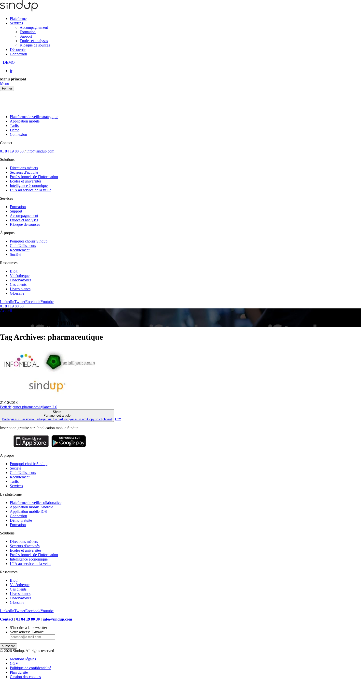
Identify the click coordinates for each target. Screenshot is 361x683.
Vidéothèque (19, 275)
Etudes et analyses (34, 41)
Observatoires (20, 280)
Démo (14, 130)
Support (26, 36)
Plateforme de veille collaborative (35, 503)
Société (15, 254)
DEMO (8, 62)
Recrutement (19, 250)
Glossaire (17, 293)
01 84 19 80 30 (12, 151)
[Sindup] (19, 10)
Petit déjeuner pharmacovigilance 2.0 (28, 407)
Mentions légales (23, 659)
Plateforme (18, 18)
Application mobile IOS (28, 511)
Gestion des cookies (25, 677)
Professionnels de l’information (34, 177)
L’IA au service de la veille (30, 190)
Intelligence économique (29, 185)
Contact (6, 619)
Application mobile (25, 121)
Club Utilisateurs (23, 245)
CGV (14, 663)
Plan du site (19, 672)
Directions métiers (24, 168)
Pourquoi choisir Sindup (28, 241)
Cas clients (18, 284)
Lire (118, 419)
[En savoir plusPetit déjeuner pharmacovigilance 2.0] (49, 398)
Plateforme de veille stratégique (34, 117)
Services (16, 23)
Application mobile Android (31, 507)
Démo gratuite (21, 520)
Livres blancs (20, 289)
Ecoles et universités (25, 181)
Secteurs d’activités (25, 546)
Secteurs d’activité (24, 172)
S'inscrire (8, 646)
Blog (13, 271)
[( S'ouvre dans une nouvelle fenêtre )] (31, 447)
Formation (28, 32)
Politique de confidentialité (30, 668)
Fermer (7, 88)
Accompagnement (34, 27)
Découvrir (18, 49)
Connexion (18, 54)
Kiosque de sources (35, 45)
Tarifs (14, 125)
